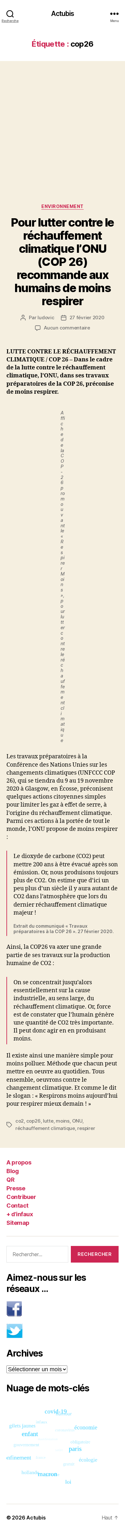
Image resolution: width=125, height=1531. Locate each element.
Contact (17, 1205)
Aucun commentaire (67, 328)
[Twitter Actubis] (62, 1330)
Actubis (62, 13)
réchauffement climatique (45, 1128)
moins (63, 1121)
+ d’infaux (19, 1214)
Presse (15, 1188)
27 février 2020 (87, 317)
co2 (19, 1121)
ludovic (46, 317)
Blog (12, 1171)
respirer (86, 1128)
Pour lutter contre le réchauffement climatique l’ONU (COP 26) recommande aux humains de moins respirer (62, 261)
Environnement (62, 206)
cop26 (33, 1121)
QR (10, 1179)
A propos (18, 1162)
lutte (48, 1121)
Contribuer (21, 1197)
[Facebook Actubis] (62, 1309)
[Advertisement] (62, 126)
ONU (77, 1121)
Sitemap (17, 1222)
